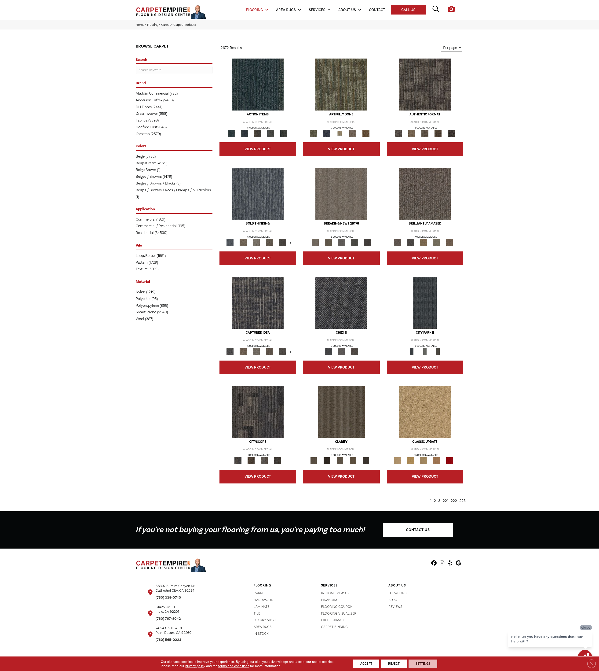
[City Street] (284, 133)
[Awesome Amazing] (353, 133)
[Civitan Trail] (251, 461)
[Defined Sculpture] (412, 133)
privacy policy (195, 666)
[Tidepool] (258, 84)
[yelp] (450, 563)
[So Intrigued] (425, 193)
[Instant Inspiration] (450, 242)
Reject (394, 664)
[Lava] (256, 242)
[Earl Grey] (271, 133)
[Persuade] (353, 461)
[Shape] (258, 193)
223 (462, 501)
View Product (258, 149)
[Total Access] (367, 242)
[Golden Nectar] (410, 461)
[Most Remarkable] (326, 133)
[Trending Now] (341, 193)
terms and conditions (233, 666)
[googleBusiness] (458, 563)
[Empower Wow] (436, 242)
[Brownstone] (257, 133)
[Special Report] (328, 242)
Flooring (152, 25)
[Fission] (269, 242)
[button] (418, 530)
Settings (423, 664)
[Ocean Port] (244, 133)
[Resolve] (341, 412)
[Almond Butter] (423, 461)
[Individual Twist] (425, 133)
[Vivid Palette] (366, 133)
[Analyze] (326, 461)
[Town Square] (341, 352)
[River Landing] (341, 303)
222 (454, 501)
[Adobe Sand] (425, 412)
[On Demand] (354, 242)
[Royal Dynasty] (450, 461)
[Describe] (340, 461)
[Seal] (282, 242)
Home (140, 25)
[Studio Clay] (436, 461)
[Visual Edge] (425, 84)
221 (445, 501)
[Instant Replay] (341, 242)
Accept (366, 664)
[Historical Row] (354, 352)
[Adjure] (366, 461)
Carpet (166, 25)
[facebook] (434, 563)
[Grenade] (243, 242)
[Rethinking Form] (438, 133)
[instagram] (442, 563)
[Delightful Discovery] (341, 84)
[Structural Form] (451, 133)
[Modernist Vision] (340, 133)
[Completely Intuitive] (423, 242)
